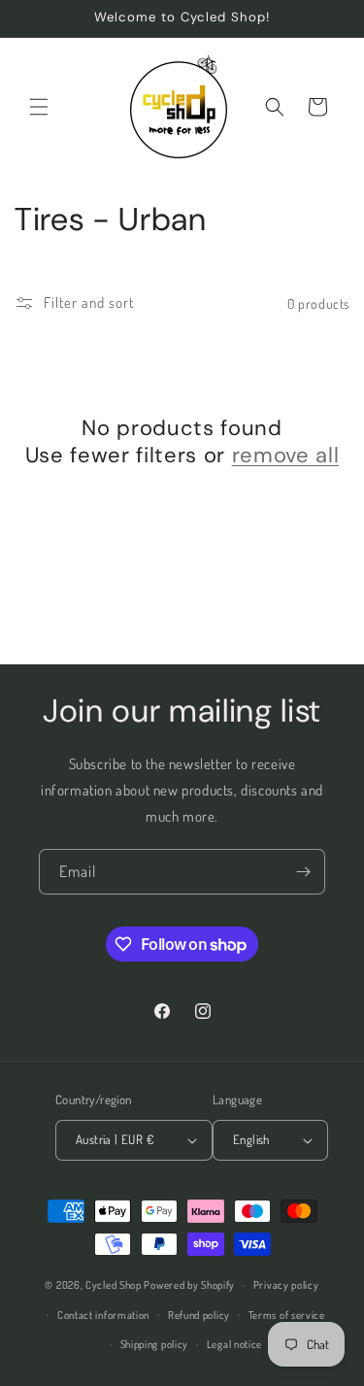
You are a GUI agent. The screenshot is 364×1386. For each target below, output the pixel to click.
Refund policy (199, 1315)
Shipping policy (154, 1344)
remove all (286, 455)
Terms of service (286, 1315)
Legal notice (234, 1344)
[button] (38, 106)
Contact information (103, 1315)
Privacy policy (286, 1285)
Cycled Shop (113, 1285)
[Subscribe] (302, 872)
